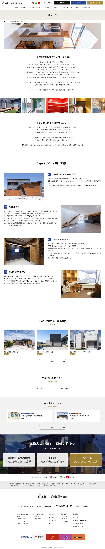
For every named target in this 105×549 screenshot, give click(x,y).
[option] (26, 105)
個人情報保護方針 (78, 523)
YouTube (71, 477)
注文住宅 (36, 516)
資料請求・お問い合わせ (80, 520)
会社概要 (63, 514)
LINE (64, 477)
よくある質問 (65, 521)
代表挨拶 (64, 516)
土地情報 (78, 2)
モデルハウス (64, 7)
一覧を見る (52, 361)
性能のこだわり (22, 516)
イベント (51, 523)
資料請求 (62, 2)
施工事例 (47, 7)
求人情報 (64, 518)
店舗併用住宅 (37, 518)
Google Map (48, 506)
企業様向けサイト (86, 7)
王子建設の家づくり (34, 7)
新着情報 (75, 514)
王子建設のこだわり (19, 7)
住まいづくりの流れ (23, 523)
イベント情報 (96, 2)
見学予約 (75, 517)
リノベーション (22, 521)
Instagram (55, 477)
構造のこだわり (22, 518)
